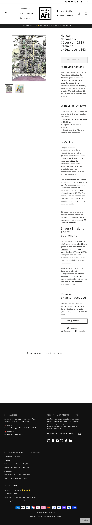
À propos (8, 471)
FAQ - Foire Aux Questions (15, 478)
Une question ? (74, 321)
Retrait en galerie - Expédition (18, 464)
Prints (60, 11)
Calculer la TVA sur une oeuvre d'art (20, 497)
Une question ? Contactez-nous (17, 475)
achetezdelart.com (12, 457)
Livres (60, 16)
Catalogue (25, 18)
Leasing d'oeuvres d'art (14, 501)
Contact (69, 16)
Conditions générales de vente (17, 467)
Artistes (25, 9)
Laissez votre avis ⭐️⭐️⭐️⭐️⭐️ (17, 490)
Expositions (24, 13)
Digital (69, 11)
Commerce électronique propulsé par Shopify (46, 516)
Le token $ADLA (10, 494)
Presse (7, 460)
